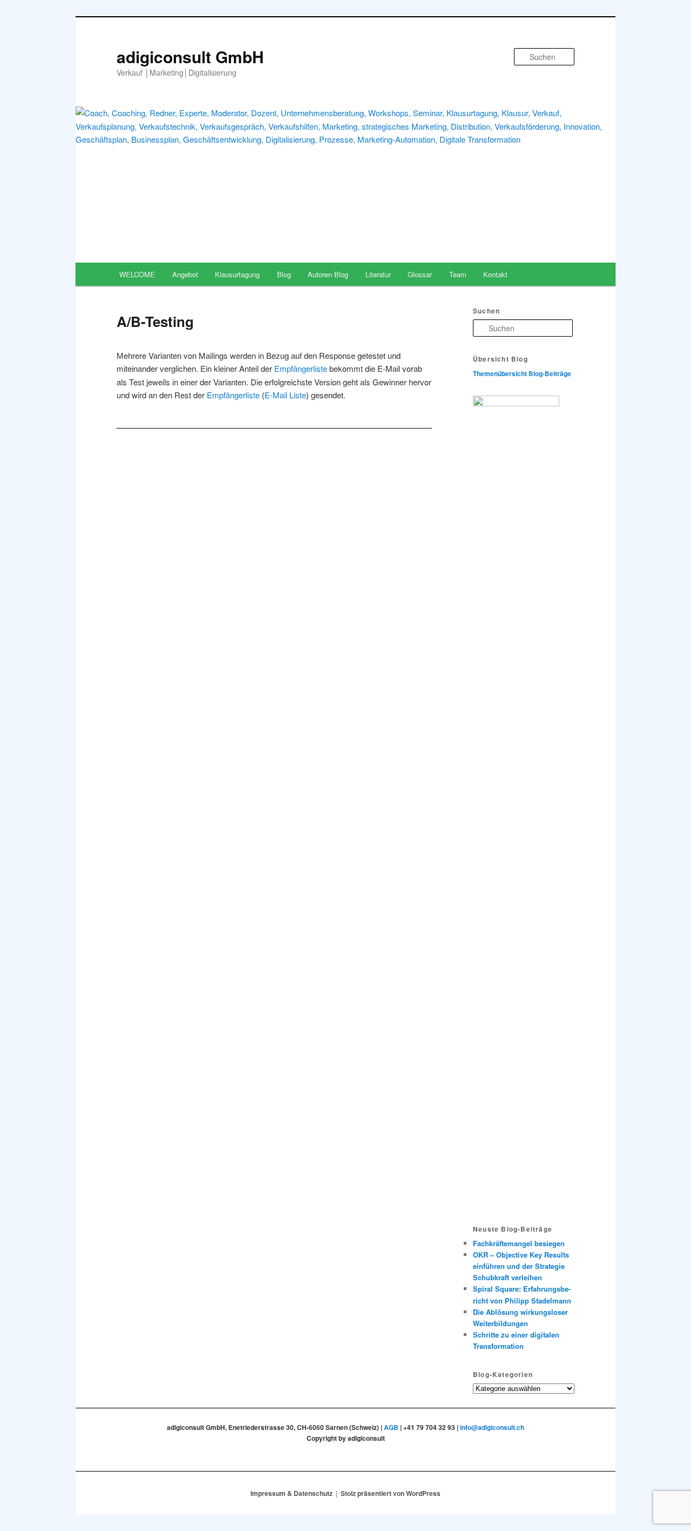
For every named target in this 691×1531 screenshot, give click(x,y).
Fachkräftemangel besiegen (519, 1243)
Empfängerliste (300, 368)
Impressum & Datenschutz (291, 1493)
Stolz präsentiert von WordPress (391, 1493)
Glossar (420, 274)
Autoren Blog (328, 274)
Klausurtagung (237, 274)
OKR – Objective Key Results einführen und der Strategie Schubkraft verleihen (521, 1265)
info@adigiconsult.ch (492, 1427)
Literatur (378, 274)
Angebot (185, 274)
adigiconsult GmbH (190, 56)
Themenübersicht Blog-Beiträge (522, 373)
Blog (284, 274)
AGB (391, 1427)
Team (457, 274)
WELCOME (137, 274)
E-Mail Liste (285, 394)
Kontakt (495, 274)
